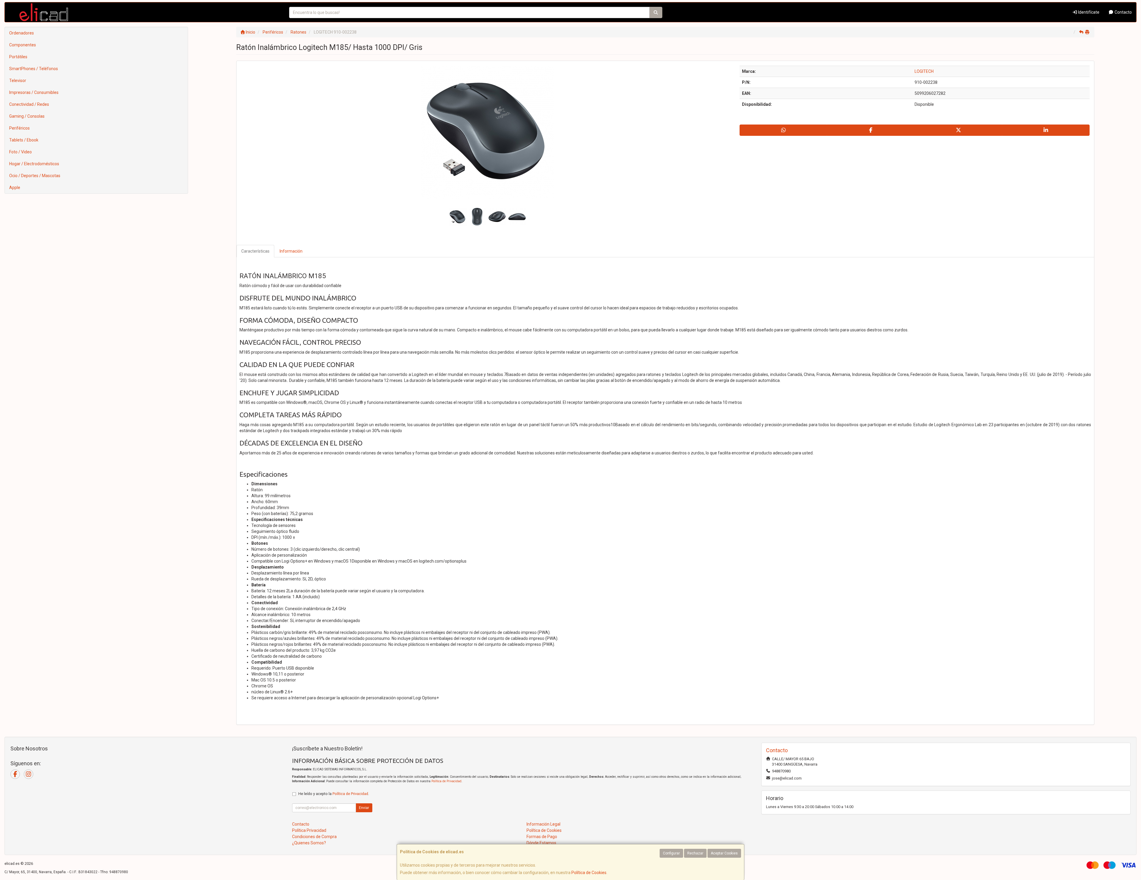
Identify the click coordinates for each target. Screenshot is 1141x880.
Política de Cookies (588, 872)
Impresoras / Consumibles (34, 92)
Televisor (17, 80)
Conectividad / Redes (29, 104)
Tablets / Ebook (23, 140)
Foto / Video (20, 151)
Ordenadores (21, 33)
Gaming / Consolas (27, 116)
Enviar (364, 808)
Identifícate (1088, 12)
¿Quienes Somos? (309, 842)
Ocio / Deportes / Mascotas (34, 175)
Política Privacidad (309, 830)
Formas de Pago (542, 836)
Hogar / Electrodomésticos (34, 163)
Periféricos (19, 128)
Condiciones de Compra (314, 836)
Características (255, 251)
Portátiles (18, 56)
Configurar (671, 853)
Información (291, 251)
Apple (14, 187)
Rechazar (695, 853)
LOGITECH (924, 71)
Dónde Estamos (541, 842)
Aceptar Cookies (724, 853)
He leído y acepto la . (333, 793)
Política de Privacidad (446, 781)
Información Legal (543, 824)
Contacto (1123, 12)
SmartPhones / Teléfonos (33, 68)
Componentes (22, 44)
